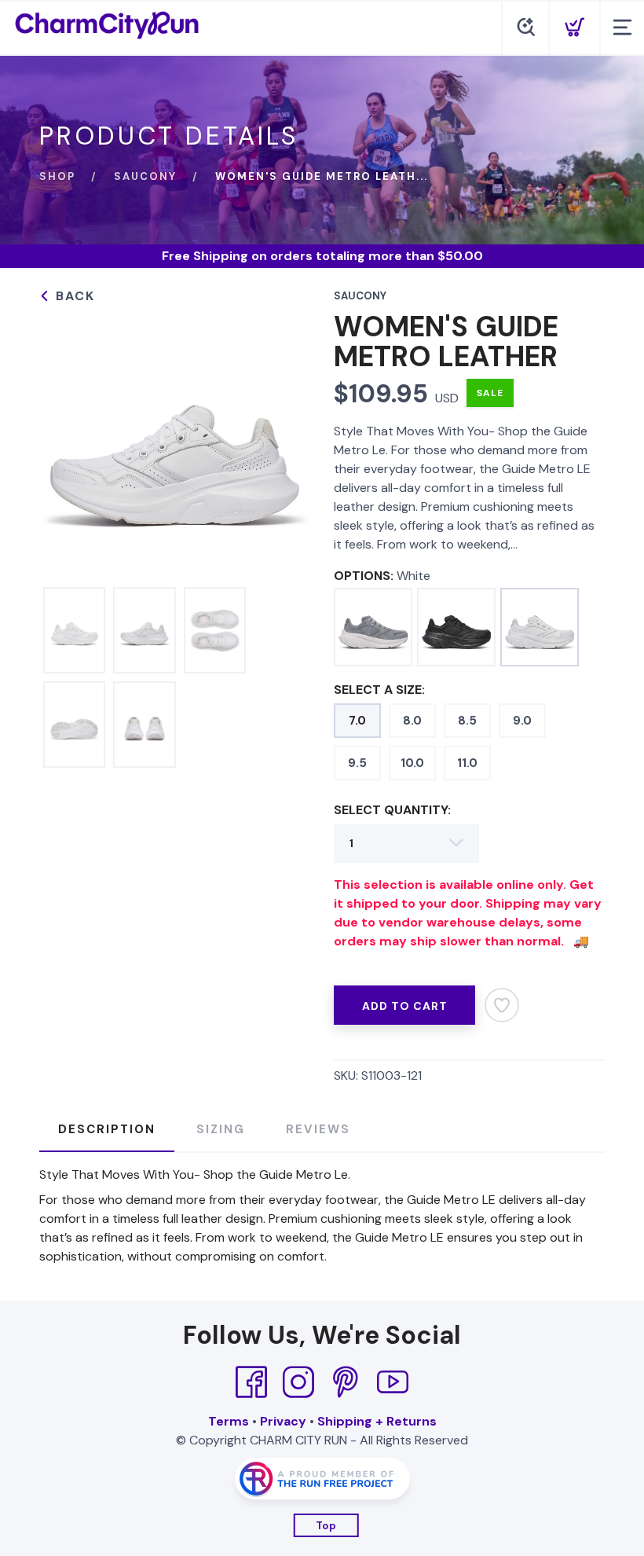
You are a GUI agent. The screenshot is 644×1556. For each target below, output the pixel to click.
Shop (57, 176)
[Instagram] (298, 1382)
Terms (228, 1421)
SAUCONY (145, 176)
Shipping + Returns (377, 1421)
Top (326, 1525)
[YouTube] (392, 1382)
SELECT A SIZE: (379, 689)
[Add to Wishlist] (502, 1005)
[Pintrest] (345, 1382)
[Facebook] (251, 1382)
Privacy (283, 1421)
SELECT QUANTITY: (392, 810)
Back (73, 296)
